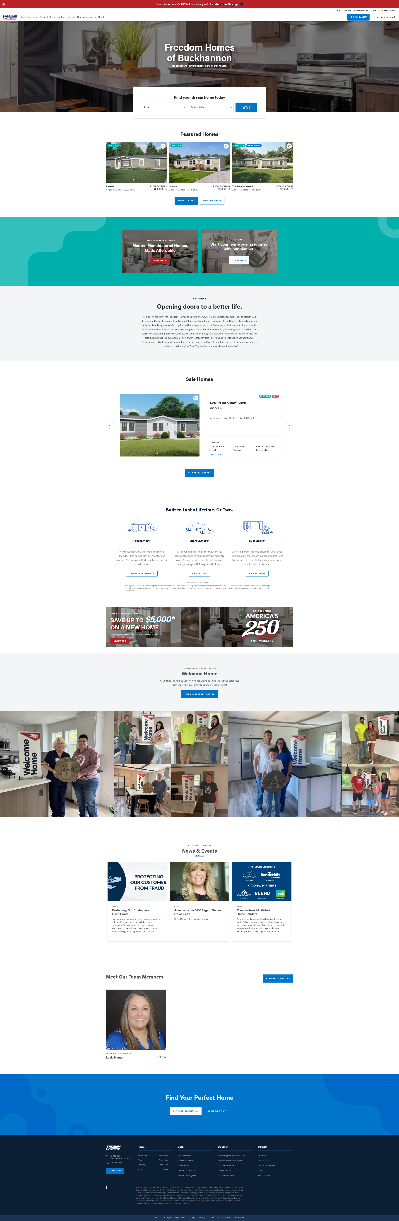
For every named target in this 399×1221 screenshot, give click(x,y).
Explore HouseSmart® (142, 573)
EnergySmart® (224, 1170)
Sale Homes (183, 1165)
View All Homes (186, 200)
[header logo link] (9, 17)
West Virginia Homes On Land (231, 1155)
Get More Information (185, 1111)
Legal (193, 1217)
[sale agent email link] (159, 1057)
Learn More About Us (278, 978)
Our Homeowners (86, 17)
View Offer (160, 260)
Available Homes (29, 17)
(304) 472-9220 (389, 10)
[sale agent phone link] (164, 1057)
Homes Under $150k (187, 1175)
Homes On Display (186, 1170)
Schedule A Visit (358, 17)
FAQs (260, 1170)
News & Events (265, 1175)
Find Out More (257, 573)
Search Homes (246, 107)
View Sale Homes (212, 200)
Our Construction (66, 17)
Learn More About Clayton (200, 694)
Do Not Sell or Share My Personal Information (226, 1217)
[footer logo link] (113, 1148)
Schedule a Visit (217, 1111)
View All (199, 855)
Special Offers (47, 17)
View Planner (239, 260)
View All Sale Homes (199, 473)
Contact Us (115, 1170)
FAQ (375, 10)
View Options (199, 573)
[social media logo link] (106, 1187)
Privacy (202, 1217)
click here (154, 634)
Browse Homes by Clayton (230, 1160)
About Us (103, 17)
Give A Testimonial (266, 1165)
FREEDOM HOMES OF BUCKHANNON (353, 10)
